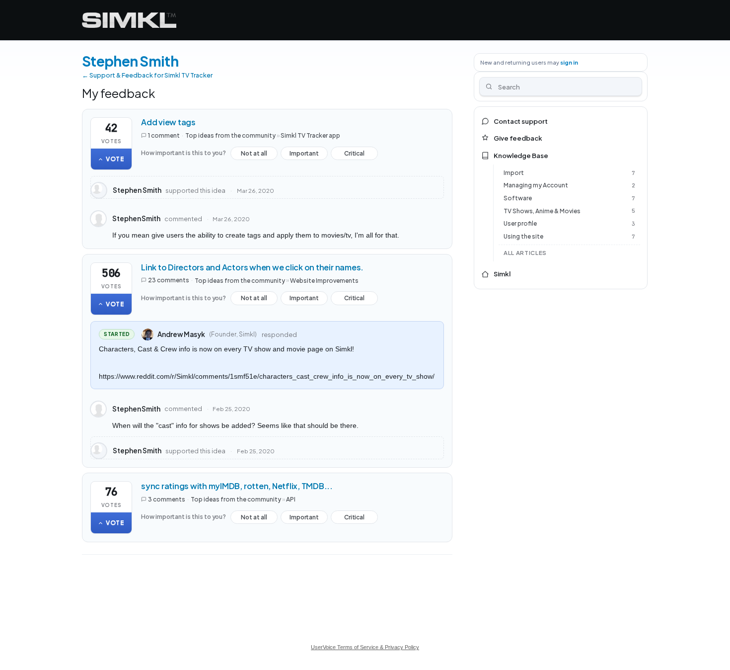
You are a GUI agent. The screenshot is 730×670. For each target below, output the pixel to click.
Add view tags (168, 122)
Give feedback (518, 138)
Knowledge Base (521, 156)
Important (304, 155)
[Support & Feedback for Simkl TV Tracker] (129, 20)
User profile (520, 223)
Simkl (502, 274)
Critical (354, 155)
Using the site (523, 236)
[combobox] (561, 86)
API (290, 499)
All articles (525, 252)
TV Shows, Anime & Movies (542, 211)
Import (514, 172)
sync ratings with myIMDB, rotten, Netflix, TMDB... (237, 486)
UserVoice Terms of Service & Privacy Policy (365, 647)
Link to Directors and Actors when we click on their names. (252, 267)
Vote (115, 159)
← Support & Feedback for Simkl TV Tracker (147, 75)
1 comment (164, 135)
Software (518, 198)
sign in (569, 62)
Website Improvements (324, 280)
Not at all (254, 155)
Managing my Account (536, 185)
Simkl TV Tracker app (310, 135)
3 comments (166, 499)
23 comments (168, 280)
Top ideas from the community (230, 135)
